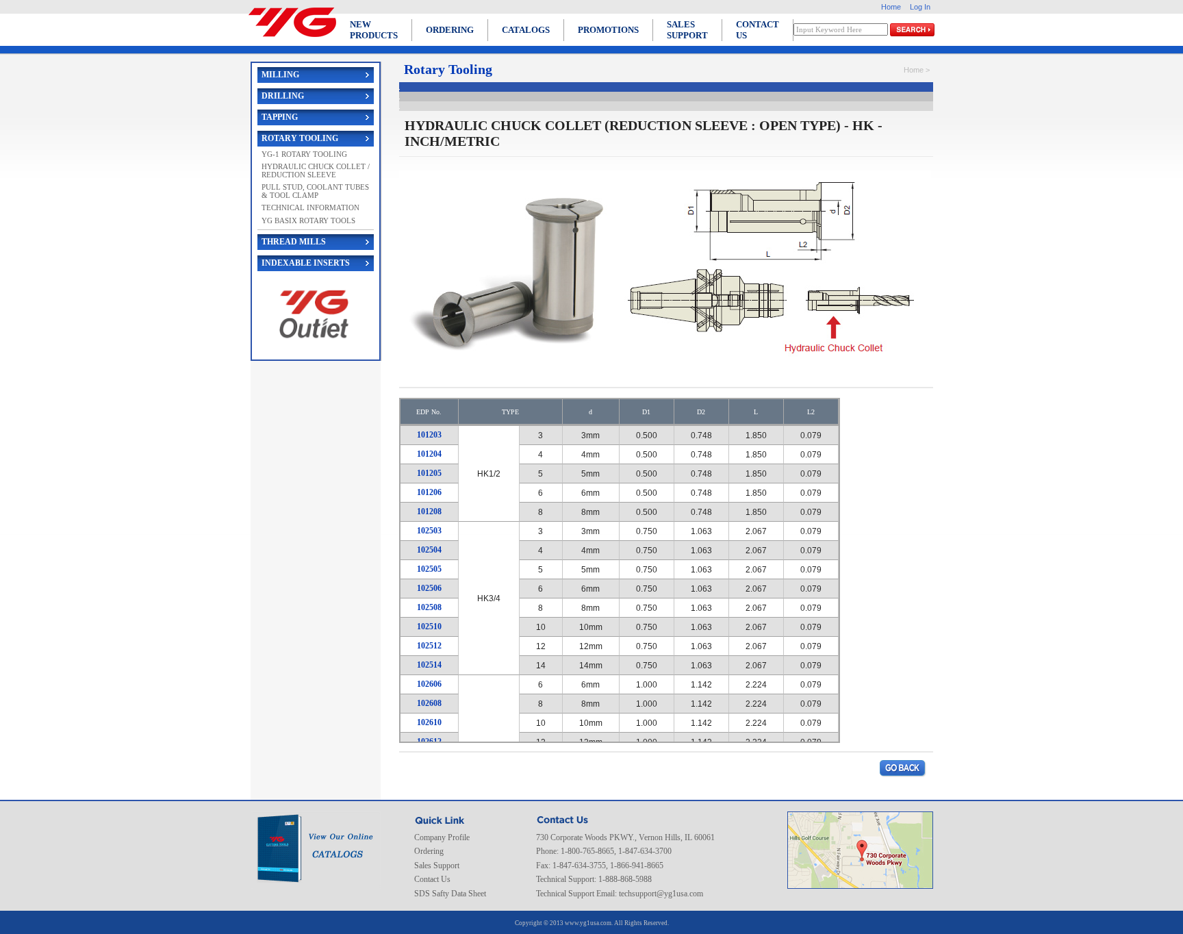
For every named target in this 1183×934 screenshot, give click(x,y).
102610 (429, 722)
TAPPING (280, 117)
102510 (429, 626)
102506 (429, 588)
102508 (429, 607)
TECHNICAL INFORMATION (310, 207)
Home (891, 7)
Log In (920, 7)
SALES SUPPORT (687, 29)
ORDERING (450, 30)
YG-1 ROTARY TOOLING (304, 154)
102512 (429, 646)
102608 (429, 703)
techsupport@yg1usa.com (661, 893)
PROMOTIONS (608, 30)
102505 (429, 569)
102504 (429, 550)
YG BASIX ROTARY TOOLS (308, 220)
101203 (429, 435)
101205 (429, 473)
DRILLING (283, 96)
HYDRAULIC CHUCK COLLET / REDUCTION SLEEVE (316, 170)
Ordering (429, 851)
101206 (429, 492)
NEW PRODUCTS (374, 29)
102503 (429, 530)
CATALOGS (526, 30)
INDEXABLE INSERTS (306, 263)
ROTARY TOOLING (300, 138)
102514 (429, 665)
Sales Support (436, 865)
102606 (429, 684)
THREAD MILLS (294, 242)
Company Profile (442, 837)
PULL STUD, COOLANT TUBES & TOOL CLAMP (315, 191)
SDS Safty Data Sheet (450, 893)
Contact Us (432, 879)
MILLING (280, 74)
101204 (429, 454)
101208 (429, 511)
